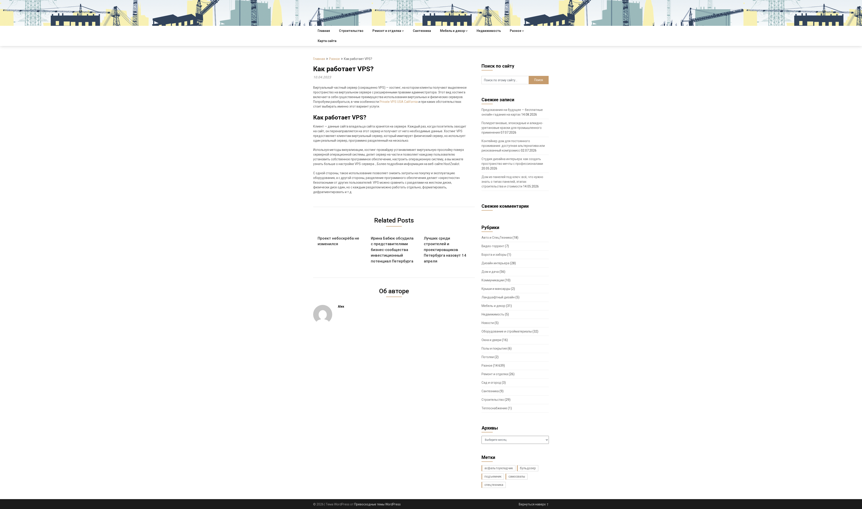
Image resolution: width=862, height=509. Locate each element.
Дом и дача (490, 271)
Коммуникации (493, 280)
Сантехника (422, 31)
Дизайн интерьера (495, 263)
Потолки (488, 357)
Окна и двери (491, 340)
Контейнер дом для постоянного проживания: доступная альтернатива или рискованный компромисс (513, 145)
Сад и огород (491, 382)
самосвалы (516, 476)
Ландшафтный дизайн (498, 297)
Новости (488, 323)
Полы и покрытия (494, 348)
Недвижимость (489, 31)
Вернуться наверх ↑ (534, 504)
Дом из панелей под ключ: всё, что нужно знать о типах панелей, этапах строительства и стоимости (512, 181)
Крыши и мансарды (496, 289)
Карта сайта (327, 41)
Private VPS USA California (399, 102)
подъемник (492, 476)
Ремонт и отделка (386, 31)
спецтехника (493, 485)
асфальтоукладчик (498, 468)
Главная (324, 31)
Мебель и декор (452, 31)
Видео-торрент (493, 246)
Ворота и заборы (494, 254)
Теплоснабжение (494, 408)
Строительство (351, 31)
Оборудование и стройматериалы (507, 331)
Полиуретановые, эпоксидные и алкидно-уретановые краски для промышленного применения (512, 127)
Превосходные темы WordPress (377, 504)
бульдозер (528, 468)
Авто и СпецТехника (497, 237)
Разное (515, 31)
